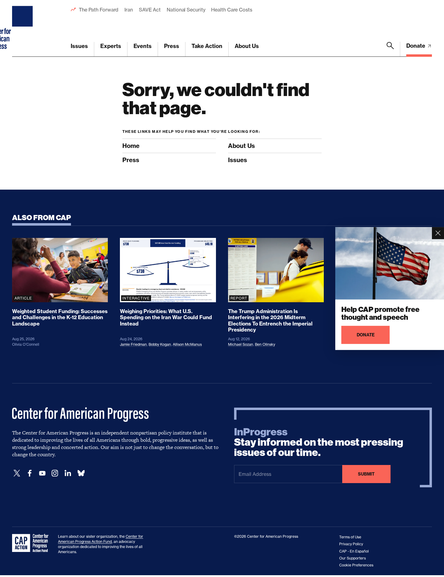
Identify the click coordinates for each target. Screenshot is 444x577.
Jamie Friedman (133, 344)
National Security (186, 10)
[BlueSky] (81, 473)
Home (131, 145)
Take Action (206, 46)
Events (143, 46)
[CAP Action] (32, 543)
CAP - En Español (354, 551)
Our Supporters (352, 558)
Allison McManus (187, 344)
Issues (79, 46)
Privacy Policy (351, 544)
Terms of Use (350, 537)
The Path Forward (98, 10)
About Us (247, 46)
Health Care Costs (231, 10)
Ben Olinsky (265, 344)
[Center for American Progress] (23, 28)
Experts (110, 46)
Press (171, 46)
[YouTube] (42, 473)
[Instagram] (55, 473)
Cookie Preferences (356, 565)
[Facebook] (29, 473)
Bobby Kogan (160, 344)
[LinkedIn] (67, 473)
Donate (416, 45)
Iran (128, 10)
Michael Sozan (240, 344)
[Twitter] (17, 473)
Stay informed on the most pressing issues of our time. (318, 442)
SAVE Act (150, 10)
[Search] (390, 49)
